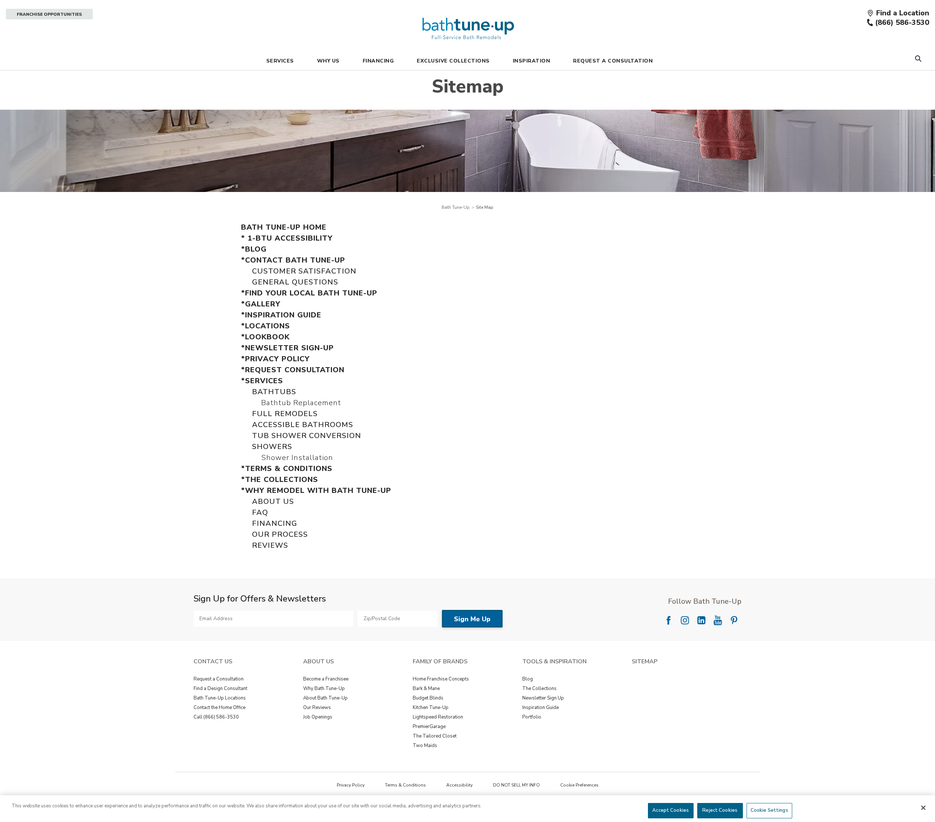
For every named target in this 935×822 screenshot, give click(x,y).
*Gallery (260, 304)
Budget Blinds (428, 698)
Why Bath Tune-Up (324, 688)
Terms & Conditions (405, 785)
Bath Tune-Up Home (284, 227)
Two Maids (425, 745)
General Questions (295, 282)
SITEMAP (644, 661)
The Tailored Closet (435, 736)
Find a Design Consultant (220, 688)
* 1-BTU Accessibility (287, 238)
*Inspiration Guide (281, 315)
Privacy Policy (351, 785)
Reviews (270, 545)
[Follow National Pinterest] (734, 620)
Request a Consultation (219, 679)
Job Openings (317, 717)
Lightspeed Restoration (438, 717)
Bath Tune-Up (456, 207)
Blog (527, 679)
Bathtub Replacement (301, 403)
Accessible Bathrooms (302, 425)
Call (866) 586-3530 (216, 717)
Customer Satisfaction (304, 271)
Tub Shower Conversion (306, 436)
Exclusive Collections (453, 60)
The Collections (539, 688)
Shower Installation (297, 458)
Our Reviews (317, 707)
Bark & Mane (426, 688)
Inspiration (531, 60)
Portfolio (531, 717)
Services (280, 60)
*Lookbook (265, 337)
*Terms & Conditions (286, 469)
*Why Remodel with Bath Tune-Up (316, 490)
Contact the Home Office (219, 707)
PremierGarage (429, 726)
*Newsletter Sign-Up (287, 348)
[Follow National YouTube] (717, 620)
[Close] (923, 808)
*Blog (254, 249)
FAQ (260, 512)
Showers (272, 447)
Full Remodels (285, 414)
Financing (378, 60)
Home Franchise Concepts (441, 679)
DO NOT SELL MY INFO (516, 785)
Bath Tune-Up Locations (220, 698)
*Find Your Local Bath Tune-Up (309, 293)
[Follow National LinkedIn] (701, 620)
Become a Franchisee (325, 679)
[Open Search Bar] (918, 59)
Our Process (280, 534)
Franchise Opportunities (49, 14)
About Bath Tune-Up (325, 698)
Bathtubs (274, 392)
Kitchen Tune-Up (431, 707)
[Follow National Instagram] (685, 620)
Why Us (328, 60)
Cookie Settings (769, 810)
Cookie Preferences (579, 785)
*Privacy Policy (275, 359)
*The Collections (279, 479)
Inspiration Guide (540, 707)
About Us (273, 501)
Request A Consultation (613, 60)
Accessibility (459, 785)
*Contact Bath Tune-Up (293, 260)
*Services (262, 381)
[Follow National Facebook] (668, 620)
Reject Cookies (719, 810)
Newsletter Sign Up (543, 698)
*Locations (265, 326)
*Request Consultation (292, 370)
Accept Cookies (670, 810)
